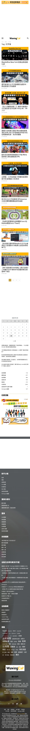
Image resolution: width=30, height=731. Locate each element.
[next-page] (19, 280)
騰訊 (17, 654)
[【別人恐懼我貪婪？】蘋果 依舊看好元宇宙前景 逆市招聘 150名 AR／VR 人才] (15, 98)
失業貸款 (15, 641)
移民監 (17, 649)
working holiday (5, 636)
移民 (4, 649)
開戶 (3, 655)
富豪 (19, 641)
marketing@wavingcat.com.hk (17, 691)
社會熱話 (3, 128)
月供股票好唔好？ (6, 598)
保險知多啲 (4, 600)
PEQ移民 (18, 633)
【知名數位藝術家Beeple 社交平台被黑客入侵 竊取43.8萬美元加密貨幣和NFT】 (15, 245)
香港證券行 (4, 614)
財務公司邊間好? (6, 610)
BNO (14, 631)
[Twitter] (17, 703)
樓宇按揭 (4, 503)
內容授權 (18, 693)
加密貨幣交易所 (5, 619)
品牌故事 (4, 482)
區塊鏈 (3, 81)
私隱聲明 (6, 693)
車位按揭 (4, 556)
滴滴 (17, 647)
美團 (12, 652)
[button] (2, 38)
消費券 (12, 647)
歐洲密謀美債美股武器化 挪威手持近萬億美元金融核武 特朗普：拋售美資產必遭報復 (15, 355)
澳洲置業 (4, 519)
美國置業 (4, 522)
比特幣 (5, 646)
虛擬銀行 (4, 612)
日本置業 (4, 517)
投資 (3, 477)
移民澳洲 (13, 649)
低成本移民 (15, 636)
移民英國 (22, 649)
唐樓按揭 (4, 552)
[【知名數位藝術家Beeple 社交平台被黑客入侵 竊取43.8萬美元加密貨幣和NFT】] (15, 235)
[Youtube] (21, 703)
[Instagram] (13, 703)
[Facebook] (8, 703)
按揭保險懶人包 (5, 505)
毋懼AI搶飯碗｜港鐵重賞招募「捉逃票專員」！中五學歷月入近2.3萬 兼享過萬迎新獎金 (15, 346)
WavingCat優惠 (5, 493)
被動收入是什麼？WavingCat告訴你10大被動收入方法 (14, 566)
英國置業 (4, 524)
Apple (4, 631)
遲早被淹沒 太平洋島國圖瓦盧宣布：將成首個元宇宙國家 (15, 85)
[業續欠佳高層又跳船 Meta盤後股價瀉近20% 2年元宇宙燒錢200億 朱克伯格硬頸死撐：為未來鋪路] (15, 122)
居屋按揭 (4, 554)
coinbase (4, 633)
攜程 (10, 644)
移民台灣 (8, 649)
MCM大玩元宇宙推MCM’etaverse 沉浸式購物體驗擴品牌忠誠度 (14, 200)
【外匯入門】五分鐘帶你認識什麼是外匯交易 (12, 589)
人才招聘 (23, 693)
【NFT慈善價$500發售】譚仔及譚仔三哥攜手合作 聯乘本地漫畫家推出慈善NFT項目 (15, 270)
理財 (3, 480)
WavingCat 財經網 (21, 713)
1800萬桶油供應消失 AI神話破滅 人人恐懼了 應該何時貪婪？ (15, 350)
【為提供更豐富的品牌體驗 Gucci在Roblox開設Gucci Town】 (14, 222)
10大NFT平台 (5, 617)
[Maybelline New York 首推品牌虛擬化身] (15, 53)
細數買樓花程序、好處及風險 (9, 507)
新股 (18, 644)
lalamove (14, 633)
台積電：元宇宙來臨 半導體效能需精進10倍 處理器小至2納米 (15, 178)
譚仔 (25, 652)
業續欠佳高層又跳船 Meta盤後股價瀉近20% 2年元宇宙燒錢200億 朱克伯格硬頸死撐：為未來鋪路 (15, 133)
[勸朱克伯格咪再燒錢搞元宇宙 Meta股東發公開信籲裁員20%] (15, 146)
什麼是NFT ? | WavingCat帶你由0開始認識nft (13, 586)
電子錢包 (7, 655)
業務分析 (23, 644)
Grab (10, 633)
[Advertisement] (15, 20)
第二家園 (4, 652)
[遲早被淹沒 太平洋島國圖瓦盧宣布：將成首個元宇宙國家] (15, 75)
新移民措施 (14, 644)
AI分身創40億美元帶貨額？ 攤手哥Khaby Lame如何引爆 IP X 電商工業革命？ (15, 365)
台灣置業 (4, 526)
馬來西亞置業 (5, 531)
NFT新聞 (3, 265)
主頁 (2, 42)
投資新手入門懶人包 (6, 596)
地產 (11, 641)
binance (10, 631)
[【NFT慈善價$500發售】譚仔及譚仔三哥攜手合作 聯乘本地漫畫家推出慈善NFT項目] (15, 259)
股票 (15, 652)
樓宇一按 (4, 547)
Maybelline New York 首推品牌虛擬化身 (15, 63)
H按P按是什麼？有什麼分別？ (9, 540)
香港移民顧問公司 (6, 621)
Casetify (19, 631)
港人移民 (4, 489)
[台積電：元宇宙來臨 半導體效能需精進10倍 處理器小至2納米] (15, 168)
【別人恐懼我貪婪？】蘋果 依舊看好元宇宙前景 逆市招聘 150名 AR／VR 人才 (15, 108)
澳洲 (20, 647)
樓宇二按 (4, 549)
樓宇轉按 (4, 545)
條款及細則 (12, 693)
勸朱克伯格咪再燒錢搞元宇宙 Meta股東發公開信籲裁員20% (14, 156)
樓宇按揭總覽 (5, 543)
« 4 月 (14, 341)
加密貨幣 (6, 638)
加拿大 (23, 638)
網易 (9, 652)
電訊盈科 (12, 655)
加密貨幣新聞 (4, 152)
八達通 (20, 636)
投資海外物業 (5, 644)
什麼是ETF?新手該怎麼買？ (8, 591)
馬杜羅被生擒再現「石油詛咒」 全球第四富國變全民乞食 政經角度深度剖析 (15, 360)
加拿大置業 (4, 528)
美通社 (3, 59)
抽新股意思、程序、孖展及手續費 (10, 593)
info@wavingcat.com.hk (17, 690)
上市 (11, 636)
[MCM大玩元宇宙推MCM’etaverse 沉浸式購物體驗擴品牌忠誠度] (15, 190)
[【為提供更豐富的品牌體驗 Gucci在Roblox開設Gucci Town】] (15, 212)
